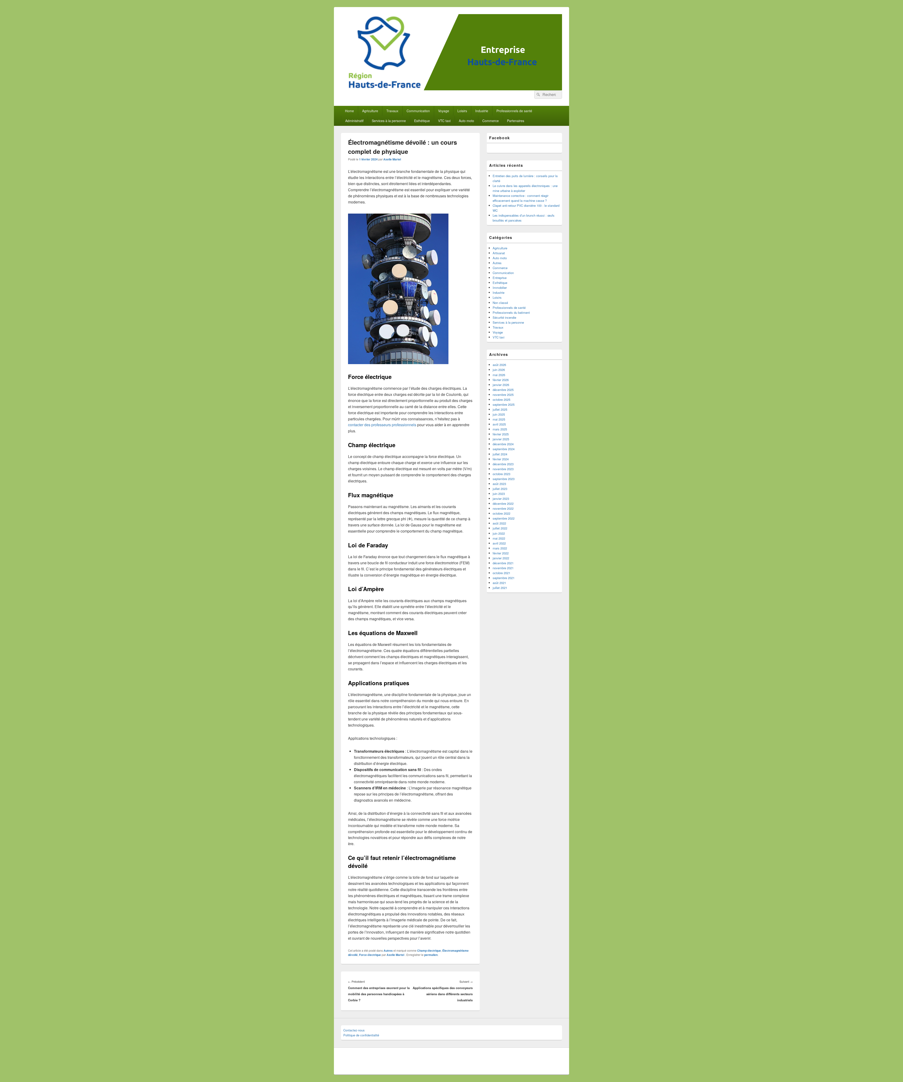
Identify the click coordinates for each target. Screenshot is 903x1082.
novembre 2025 (503, 394)
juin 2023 (499, 493)
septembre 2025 (504, 404)
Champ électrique (429, 950)
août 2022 (499, 523)
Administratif (354, 120)
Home (349, 110)
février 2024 (501, 459)
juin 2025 (499, 414)
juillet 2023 (500, 488)
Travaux (392, 110)
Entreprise (500, 277)
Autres (388, 950)
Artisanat (499, 253)
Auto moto (466, 120)
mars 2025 (500, 429)
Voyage (443, 110)
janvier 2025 (501, 439)
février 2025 (501, 434)
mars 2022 (500, 548)
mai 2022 (499, 538)
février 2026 (501, 380)
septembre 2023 (504, 479)
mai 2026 (499, 375)
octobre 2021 (501, 573)
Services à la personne (389, 120)
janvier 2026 (501, 384)
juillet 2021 (500, 587)
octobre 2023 (501, 474)
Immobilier (500, 287)
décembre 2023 (503, 464)
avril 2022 (499, 543)
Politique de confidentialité (361, 1035)
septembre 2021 (504, 578)
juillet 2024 (500, 454)
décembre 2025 (503, 389)
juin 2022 (499, 533)
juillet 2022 (500, 528)
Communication (418, 110)
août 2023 (499, 483)
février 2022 (501, 553)
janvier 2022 (501, 558)
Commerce (490, 120)
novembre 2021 (503, 568)
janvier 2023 (501, 498)
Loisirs (462, 110)
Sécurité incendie (504, 317)
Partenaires (515, 120)
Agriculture (370, 110)
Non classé (500, 302)
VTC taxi (444, 120)
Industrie (481, 110)
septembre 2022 (504, 518)
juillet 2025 (500, 409)
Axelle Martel (392, 159)
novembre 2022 (503, 508)
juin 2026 (499, 369)
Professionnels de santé (514, 110)
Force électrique (370, 955)
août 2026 (499, 364)
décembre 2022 (503, 503)
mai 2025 (499, 419)
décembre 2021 (503, 563)
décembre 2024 (503, 444)
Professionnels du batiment (511, 312)
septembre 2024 (504, 449)
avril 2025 (499, 424)
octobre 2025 (501, 399)
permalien (431, 955)
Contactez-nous (354, 1030)
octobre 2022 (501, 513)
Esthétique (422, 120)
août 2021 (499, 583)
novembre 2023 (503, 469)
